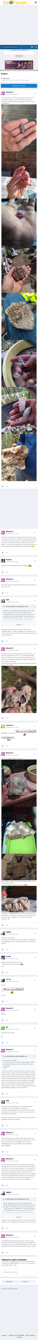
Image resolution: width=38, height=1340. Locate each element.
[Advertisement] (19, 25)
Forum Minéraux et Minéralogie (20, 80)
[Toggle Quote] (4, 606)
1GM (7, 600)
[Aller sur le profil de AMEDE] (3, 933)
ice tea (8, 979)
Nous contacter (30, 1335)
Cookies (19, 1337)
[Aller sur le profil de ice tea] (3, 980)
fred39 (8, 956)
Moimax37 (6, 78)
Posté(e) (12, 94)
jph (7, 1027)
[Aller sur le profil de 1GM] (3, 601)
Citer (7, 486)
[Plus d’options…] (35, 93)
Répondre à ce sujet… (11, 1272)
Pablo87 (9, 560)
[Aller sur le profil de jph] (3, 1028)
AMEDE (8, 932)
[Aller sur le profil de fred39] (3, 957)
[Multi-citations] (2, 486)
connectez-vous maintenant (27, 1263)
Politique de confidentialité (16, 1335)
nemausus (9, 725)
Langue (4, 1335)
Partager (10, 1281)
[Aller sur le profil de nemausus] (3, 726)
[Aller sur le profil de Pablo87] (3, 560)
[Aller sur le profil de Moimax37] (3, 93)
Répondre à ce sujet (19, 86)
